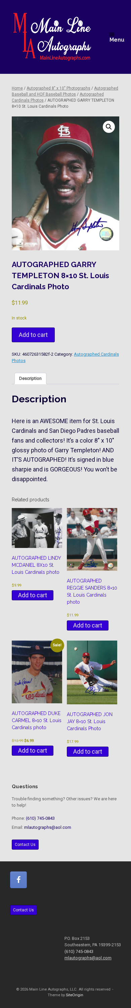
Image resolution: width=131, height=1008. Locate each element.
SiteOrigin (74, 995)
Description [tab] (30, 378)
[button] (109, 127)
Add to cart (33, 334)
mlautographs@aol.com (47, 827)
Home (17, 88)
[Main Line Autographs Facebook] (18, 879)
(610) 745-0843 (40, 818)
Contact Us (25, 844)
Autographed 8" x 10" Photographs (58, 88)
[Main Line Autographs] (52, 36)
